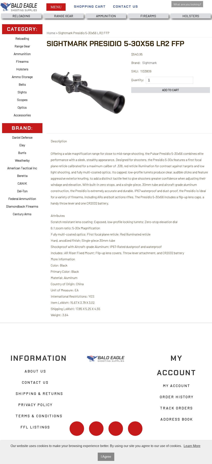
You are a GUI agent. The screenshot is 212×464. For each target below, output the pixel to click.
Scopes (22, 100)
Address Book (176, 419)
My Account (176, 385)
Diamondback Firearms (22, 206)
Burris (22, 153)
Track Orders (176, 408)
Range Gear (63, 16)
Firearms (148, 16)
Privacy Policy (35, 404)
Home (51, 33)
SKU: (135, 71)
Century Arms (22, 214)
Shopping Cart (90, 6)
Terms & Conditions (39, 416)
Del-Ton (22, 191)
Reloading (21, 16)
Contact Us (125, 6)
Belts (22, 84)
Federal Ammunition (22, 199)
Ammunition (106, 16)
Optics (22, 107)
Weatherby (22, 160)
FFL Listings (35, 427)
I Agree (106, 456)
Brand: (136, 63)
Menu (56, 7)
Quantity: (137, 80)
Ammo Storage (22, 77)
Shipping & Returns (39, 393)
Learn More (192, 446)
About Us (35, 371)
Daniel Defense (22, 137)
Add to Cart (170, 90)
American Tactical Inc (22, 168)
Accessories (22, 115)
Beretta (22, 176)
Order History (177, 396)
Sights (22, 92)
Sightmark (149, 63)
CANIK (22, 183)
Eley (22, 145)
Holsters (190, 16)
